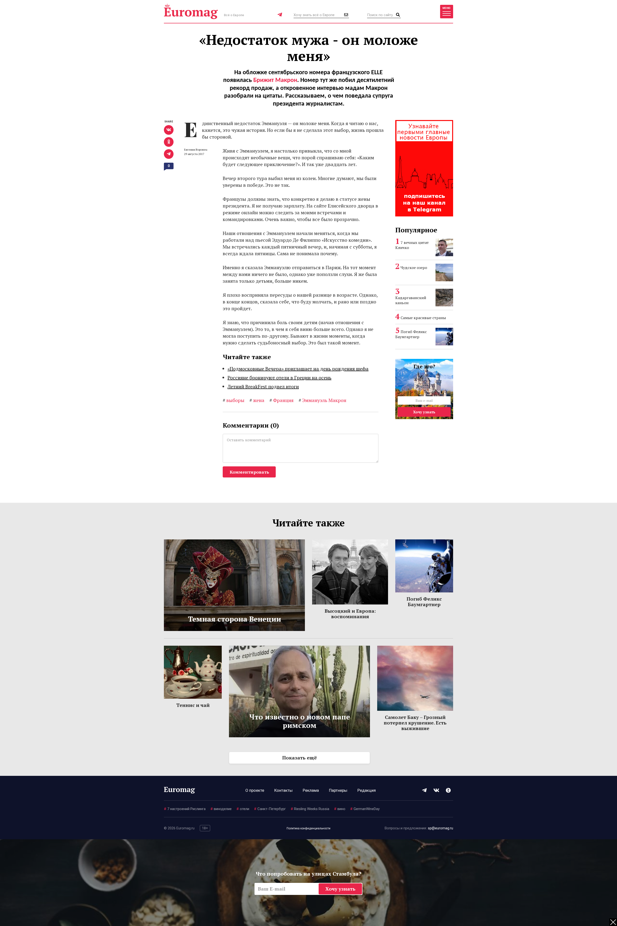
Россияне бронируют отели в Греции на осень (279, 377)
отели (242, 809)
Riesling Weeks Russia (310, 809)
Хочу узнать (424, 411)
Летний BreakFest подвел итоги (263, 386)
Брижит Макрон (275, 80)
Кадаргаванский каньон (410, 300)
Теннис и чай (193, 705)
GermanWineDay (365, 809)
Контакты (283, 790)
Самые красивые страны (423, 317)
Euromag (191, 11)
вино (339, 809)
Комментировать (249, 472)
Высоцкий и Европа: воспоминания (350, 614)
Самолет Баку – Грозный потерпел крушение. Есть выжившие (415, 722)
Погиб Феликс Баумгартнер (411, 334)
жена (256, 400)
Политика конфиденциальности (308, 828)
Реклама (311, 790)
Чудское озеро (414, 267)
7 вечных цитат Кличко (412, 245)
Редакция (366, 790)
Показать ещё (299, 757)
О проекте (254, 790)
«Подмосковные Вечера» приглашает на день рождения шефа (298, 368)
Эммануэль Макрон (322, 400)
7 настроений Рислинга (185, 809)
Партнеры (338, 790)
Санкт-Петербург (270, 809)
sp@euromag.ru (440, 828)
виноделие (221, 809)
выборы (233, 400)
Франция (281, 400)
